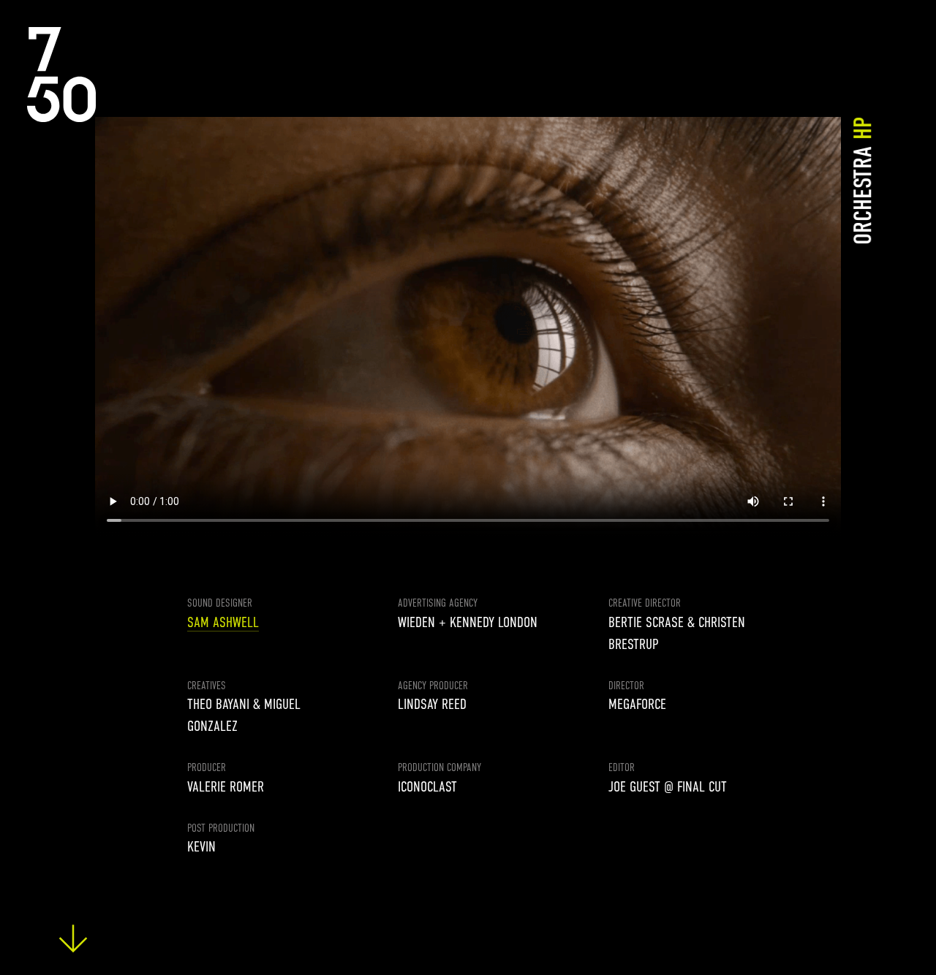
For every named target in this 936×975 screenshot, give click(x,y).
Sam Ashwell (223, 622)
